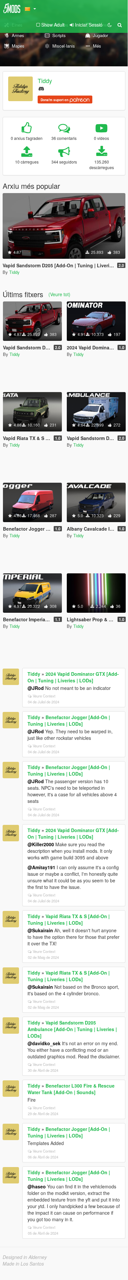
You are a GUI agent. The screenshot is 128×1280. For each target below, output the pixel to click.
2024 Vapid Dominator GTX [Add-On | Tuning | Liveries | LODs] (73, 677)
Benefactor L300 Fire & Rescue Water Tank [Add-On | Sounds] (71, 1088)
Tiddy (45, 80)
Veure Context (44, 695)
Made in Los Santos (23, 1263)
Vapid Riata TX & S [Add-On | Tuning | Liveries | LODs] (68, 919)
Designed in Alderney (25, 1257)
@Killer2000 (40, 844)
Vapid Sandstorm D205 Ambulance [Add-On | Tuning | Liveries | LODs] (72, 1029)
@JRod (35, 688)
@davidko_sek (44, 1043)
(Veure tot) (59, 294)
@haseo (36, 1186)
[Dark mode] (109, 24)
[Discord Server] (41, 88)
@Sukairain (40, 930)
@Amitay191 (41, 867)
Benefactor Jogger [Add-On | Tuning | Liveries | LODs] (68, 720)
